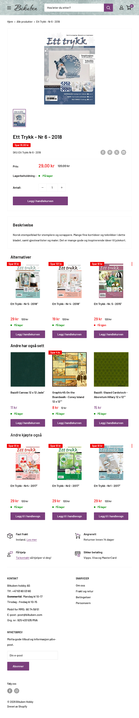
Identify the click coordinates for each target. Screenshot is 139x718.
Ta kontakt (22, 557)
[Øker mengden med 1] (62, 187)
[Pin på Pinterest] (109, 152)
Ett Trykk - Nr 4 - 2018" (66, 303)
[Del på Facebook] (103, 152)
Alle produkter (25, 21)
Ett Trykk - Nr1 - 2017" (107, 485)
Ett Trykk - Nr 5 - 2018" (24, 303)
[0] (129, 7)
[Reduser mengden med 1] (42, 187)
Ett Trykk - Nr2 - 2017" (65, 485)
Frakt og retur (84, 591)
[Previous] (11, 297)
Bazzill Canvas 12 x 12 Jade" (27, 392)
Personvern (83, 603)
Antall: (17, 187)
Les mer (32, 539)
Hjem (10, 21)
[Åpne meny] (9, 7)
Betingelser (83, 597)
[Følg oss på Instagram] (16, 690)
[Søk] (108, 8)
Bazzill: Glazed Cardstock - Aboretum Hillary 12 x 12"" (110, 395)
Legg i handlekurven (40, 201)
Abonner (18, 666)
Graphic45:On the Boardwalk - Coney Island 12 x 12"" (68, 397)
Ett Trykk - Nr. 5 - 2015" (108, 303)
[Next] (127, 297)
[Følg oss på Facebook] (9, 690)
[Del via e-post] (123, 152)
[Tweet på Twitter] (116, 152)
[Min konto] (121, 8)
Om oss (80, 585)
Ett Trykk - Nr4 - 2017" (23, 485)
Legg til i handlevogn (28, 516)
